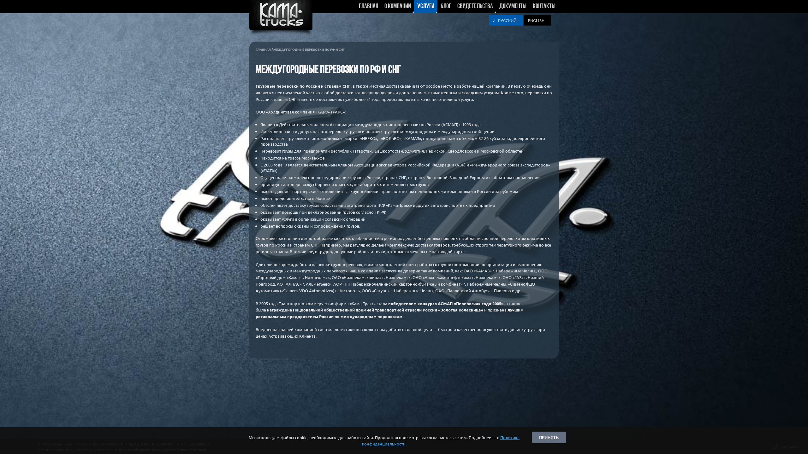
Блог (446, 6)
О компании (396, 8)
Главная (368, 6)
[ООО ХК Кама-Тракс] (280, 19)
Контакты (544, 6)
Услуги (424, 8)
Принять (549, 437)
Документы (512, 6)
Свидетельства (473, 8)
